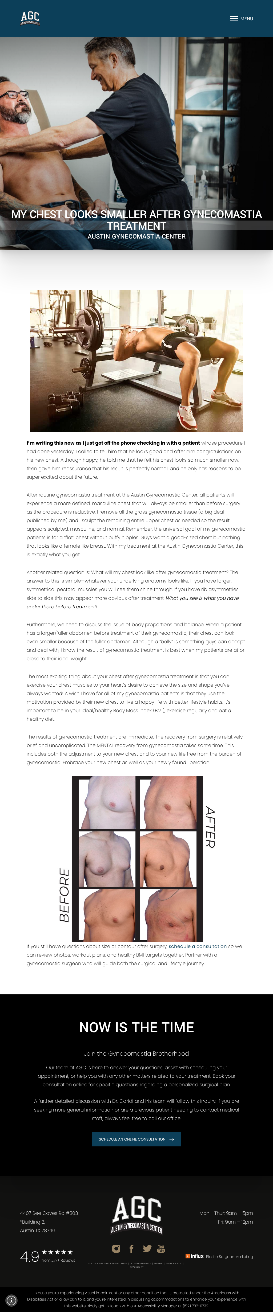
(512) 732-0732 (195, 1306)
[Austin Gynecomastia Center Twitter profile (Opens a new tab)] (147, 1248)
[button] (11, 1300)
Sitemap (158, 1263)
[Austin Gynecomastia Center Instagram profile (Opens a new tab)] (116, 1248)
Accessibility (136, 1267)
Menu (246, 18)
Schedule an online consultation (132, 1139)
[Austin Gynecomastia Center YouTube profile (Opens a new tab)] (161, 1248)
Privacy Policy (173, 1263)
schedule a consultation (198, 946)
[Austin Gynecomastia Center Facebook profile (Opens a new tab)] (132, 1248)
